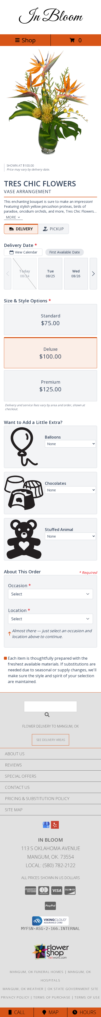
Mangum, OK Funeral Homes (36, 972)
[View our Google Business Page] (46, 827)
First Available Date (64, 252)
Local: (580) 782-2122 (50, 865)
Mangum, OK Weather (23, 989)
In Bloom (50, 17)
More (11, 217)
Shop (29, 40)
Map (52, 1012)
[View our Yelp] (55, 827)
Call (18, 1012)
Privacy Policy (15, 997)
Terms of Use (87, 997)
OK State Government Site (73, 989)
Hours (86, 1012)
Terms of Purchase (51, 997)
